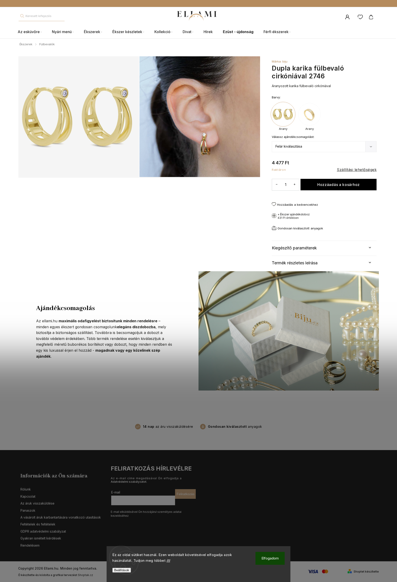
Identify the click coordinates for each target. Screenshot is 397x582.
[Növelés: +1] (294, 184)
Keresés (22, 16)
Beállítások (121, 570)
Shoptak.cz (85, 575)
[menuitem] (32, 32)
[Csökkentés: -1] (276, 184)
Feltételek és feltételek (37, 524)
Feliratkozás (185, 494)
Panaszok (27, 510)
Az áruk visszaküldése (37, 503)
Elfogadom (270, 558)
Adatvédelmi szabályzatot (128, 481)
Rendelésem (30, 545)
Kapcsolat (27, 496)
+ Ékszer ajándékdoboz (294, 216)
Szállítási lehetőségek (357, 169)
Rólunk (25, 489)
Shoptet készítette (366, 571)
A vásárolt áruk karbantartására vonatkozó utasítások (60, 517)
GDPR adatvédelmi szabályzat (43, 531)
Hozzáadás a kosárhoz (338, 185)
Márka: (279, 61)
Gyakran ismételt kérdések (40, 538)
